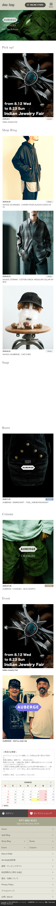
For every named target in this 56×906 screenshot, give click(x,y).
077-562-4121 (38, 766)
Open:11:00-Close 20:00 (28, 822)
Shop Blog (6, 841)
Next (52, 25)
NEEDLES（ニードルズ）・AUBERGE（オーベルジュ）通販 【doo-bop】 (33, 902)
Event (4, 847)
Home (4, 829)
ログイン (10, 813)
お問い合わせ (20, 766)
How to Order (6, 854)
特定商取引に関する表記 (11, 872)
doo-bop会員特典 (8, 860)
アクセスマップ (8, 891)
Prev (3, 25)
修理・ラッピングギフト (11, 866)
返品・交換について (9, 878)
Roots (32, 841)
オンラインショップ (43, 813)
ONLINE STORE (36, 5)
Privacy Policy (7, 884)
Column (32, 847)
